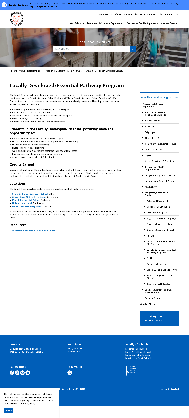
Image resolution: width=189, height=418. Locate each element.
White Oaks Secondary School (27, 206)
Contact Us (106, 14)
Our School (76, 23)
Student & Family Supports (141, 23)
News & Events (169, 23)
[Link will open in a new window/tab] (130, 370)
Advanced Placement (146, 14)
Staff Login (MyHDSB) (75, 389)
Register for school (47, 6)
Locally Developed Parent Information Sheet (33, 230)
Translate (167, 14)
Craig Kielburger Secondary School (30, 194)
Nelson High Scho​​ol (22, 203)
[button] (157, 304)
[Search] (133, 49)
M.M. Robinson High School (26, 200)
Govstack (175, 389)
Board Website (124, 14)
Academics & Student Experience (104, 23)
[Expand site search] (176, 14)
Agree (9, 410)
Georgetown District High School (29, 197)
